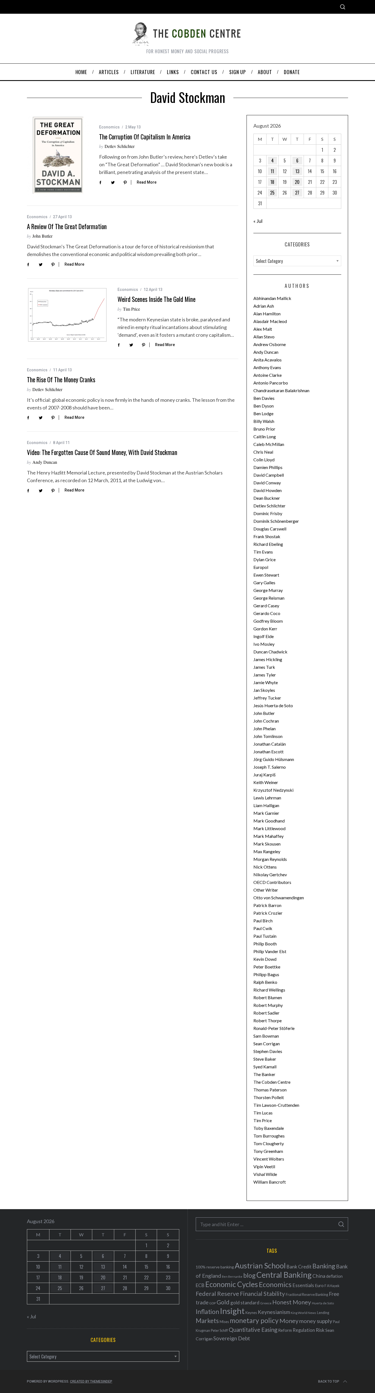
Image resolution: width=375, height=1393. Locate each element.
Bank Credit (299, 1267)
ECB (200, 1285)
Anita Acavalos (267, 359)
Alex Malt (262, 329)
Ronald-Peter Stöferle (274, 1028)
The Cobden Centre (271, 1082)
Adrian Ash (263, 305)
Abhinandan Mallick (272, 298)
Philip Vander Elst (269, 951)
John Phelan (264, 728)
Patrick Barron (267, 905)
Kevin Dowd (264, 959)
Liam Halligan (266, 805)
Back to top (328, 1381)
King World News (303, 1313)
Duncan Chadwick (270, 651)
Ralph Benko (265, 982)
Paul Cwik (262, 928)
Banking (323, 1266)
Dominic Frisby (267, 513)
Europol (260, 567)
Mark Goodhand (269, 820)
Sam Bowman (266, 1035)
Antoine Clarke (267, 375)
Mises (224, 1321)
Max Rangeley (266, 851)
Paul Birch (263, 920)
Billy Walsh (263, 421)
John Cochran (266, 720)
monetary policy (254, 1320)
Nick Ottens (265, 866)
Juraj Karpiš (264, 774)
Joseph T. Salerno (269, 766)
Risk (320, 1330)
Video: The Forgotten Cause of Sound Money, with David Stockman (102, 452)
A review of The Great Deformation (67, 226)
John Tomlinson (267, 736)
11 (272, 171)
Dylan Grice (264, 559)
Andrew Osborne (269, 344)
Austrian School (260, 1265)
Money (288, 1320)
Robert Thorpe (267, 1020)
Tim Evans (263, 551)
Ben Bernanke (232, 1276)
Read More (146, 182)
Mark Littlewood (269, 828)
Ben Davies (264, 398)
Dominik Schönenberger (276, 521)
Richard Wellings (269, 989)
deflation (334, 1276)
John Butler (42, 236)
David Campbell (268, 475)
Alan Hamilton (267, 313)
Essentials (303, 1285)
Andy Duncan (44, 462)
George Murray (268, 590)
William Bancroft (269, 1181)
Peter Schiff (219, 1330)
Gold (223, 1302)
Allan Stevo (264, 336)
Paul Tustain (264, 936)
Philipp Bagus (266, 974)
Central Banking (284, 1274)
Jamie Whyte (265, 682)
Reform (285, 1330)
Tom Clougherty (268, 1143)
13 (297, 171)
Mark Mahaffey (268, 836)
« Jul (257, 221)
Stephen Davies (267, 1051)
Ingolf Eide (263, 636)
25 (272, 192)
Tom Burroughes (269, 1135)
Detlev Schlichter (120, 146)
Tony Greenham (268, 1151)
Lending (323, 1313)
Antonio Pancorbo (270, 382)
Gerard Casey (266, 605)
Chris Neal (263, 451)
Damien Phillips (267, 467)
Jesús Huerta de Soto (273, 705)
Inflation (207, 1311)
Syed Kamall (264, 1066)
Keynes (251, 1312)
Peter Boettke (266, 966)
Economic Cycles (231, 1284)
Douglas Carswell (269, 528)
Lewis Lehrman (267, 797)
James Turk (264, 667)
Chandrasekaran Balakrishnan (281, 390)
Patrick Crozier (267, 912)
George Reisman (268, 597)
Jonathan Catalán (269, 743)
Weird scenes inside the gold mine (156, 299)
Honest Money (291, 1302)
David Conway (267, 482)
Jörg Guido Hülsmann (273, 759)
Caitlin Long (264, 436)
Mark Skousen (267, 843)
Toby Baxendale (268, 1128)
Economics (109, 127)
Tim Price (131, 309)
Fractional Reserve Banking (307, 1294)
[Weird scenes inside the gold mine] (68, 315)
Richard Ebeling (268, 544)
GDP (212, 1303)
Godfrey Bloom (268, 621)
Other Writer (265, 889)
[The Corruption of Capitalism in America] (59, 156)
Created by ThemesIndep (91, 1381)
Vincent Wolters (268, 1158)
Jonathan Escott (268, 751)
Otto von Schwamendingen (278, 897)
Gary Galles (264, 582)
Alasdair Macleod (270, 321)
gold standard (244, 1302)
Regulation (304, 1330)
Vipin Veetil (264, 1166)
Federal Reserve (217, 1293)
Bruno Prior (264, 428)
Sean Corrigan (266, 1043)
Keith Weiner (265, 782)
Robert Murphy (268, 1005)
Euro (319, 1285)
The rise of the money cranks (61, 379)
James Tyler (264, 674)
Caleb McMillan (268, 444)
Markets (207, 1320)
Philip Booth (265, 943)
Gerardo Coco (266, 613)
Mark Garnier (266, 813)
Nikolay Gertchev (270, 874)
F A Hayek (331, 1286)
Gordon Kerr (265, 628)
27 (297, 192)
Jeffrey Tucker (267, 697)
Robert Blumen (267, 997)
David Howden (267, 490)
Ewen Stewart (266, 574)
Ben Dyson (263, 405)
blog (249, 1275)
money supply (315, 1321)
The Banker (264, 1074)
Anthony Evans (267, 367)
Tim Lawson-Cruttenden (276, 1105)
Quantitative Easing (253, 1329)
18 (272, 182)
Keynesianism (274, 1312)
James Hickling (267, 659)
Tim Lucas (263, 1112)
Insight (232, 1311)
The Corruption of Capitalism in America (145, 136)
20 (297, 182)
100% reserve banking (215, 1267)
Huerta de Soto (323, 1303)
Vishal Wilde (265, 1174)
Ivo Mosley (264, 644)
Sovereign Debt (231, 1338)
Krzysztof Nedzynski (273, 790)
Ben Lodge (263, 413)
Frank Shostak (266, 536)
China (318, 1276)
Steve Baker (264, 1058)
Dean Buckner (266, 498)
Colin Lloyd (264, 459)
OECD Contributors (272, 882)
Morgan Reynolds (270, 859)
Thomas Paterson (270, 1089)
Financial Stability (262, 1293)
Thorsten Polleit (268, 1097)
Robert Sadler (266, 1012)
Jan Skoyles (264, 690)
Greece (266, 1303)
